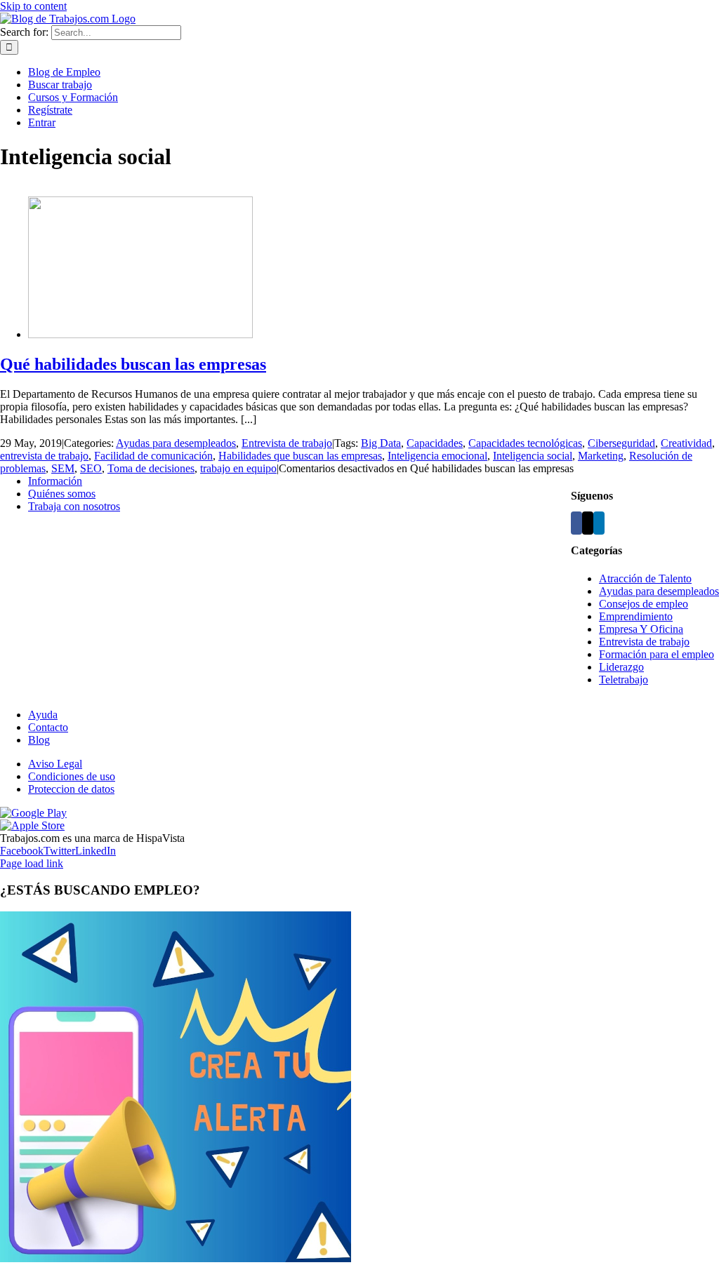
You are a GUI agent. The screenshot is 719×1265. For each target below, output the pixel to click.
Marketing (601, 456)
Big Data (381, 443)
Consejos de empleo (643, 604)
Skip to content (33, 6)
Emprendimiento (636, 616)
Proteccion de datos (71, 789)
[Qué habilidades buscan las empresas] (140, 334)
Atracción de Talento (645, 578)
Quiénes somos (61, 494)
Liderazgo (621, 667)
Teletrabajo (623, 679)
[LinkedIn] (599, 523)
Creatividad (686, 443)
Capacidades (435, 443)
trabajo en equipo (238, 468)
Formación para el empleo (656, 654)
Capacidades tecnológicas (525, 443)
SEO (91, 468)
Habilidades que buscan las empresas (300, 456)
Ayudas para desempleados (176, 443)
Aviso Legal (55, 764)
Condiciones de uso (71, 776)
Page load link (31, 863)
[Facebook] (576, 523)
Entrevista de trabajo (287, 443)
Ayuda (43, 715)
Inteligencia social (532, 456)
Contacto (48, 727)
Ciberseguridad (621, 443)
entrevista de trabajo (44, 456)
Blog (39, 740)
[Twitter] (587, 523)
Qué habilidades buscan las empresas (133, 364)
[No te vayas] (175, 1258)
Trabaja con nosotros (74, 506)
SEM (62, 468)
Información (55, 481)
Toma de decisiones (150, 468)
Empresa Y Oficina (641, 629)
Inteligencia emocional (437, 456)
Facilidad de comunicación (153, 456)
